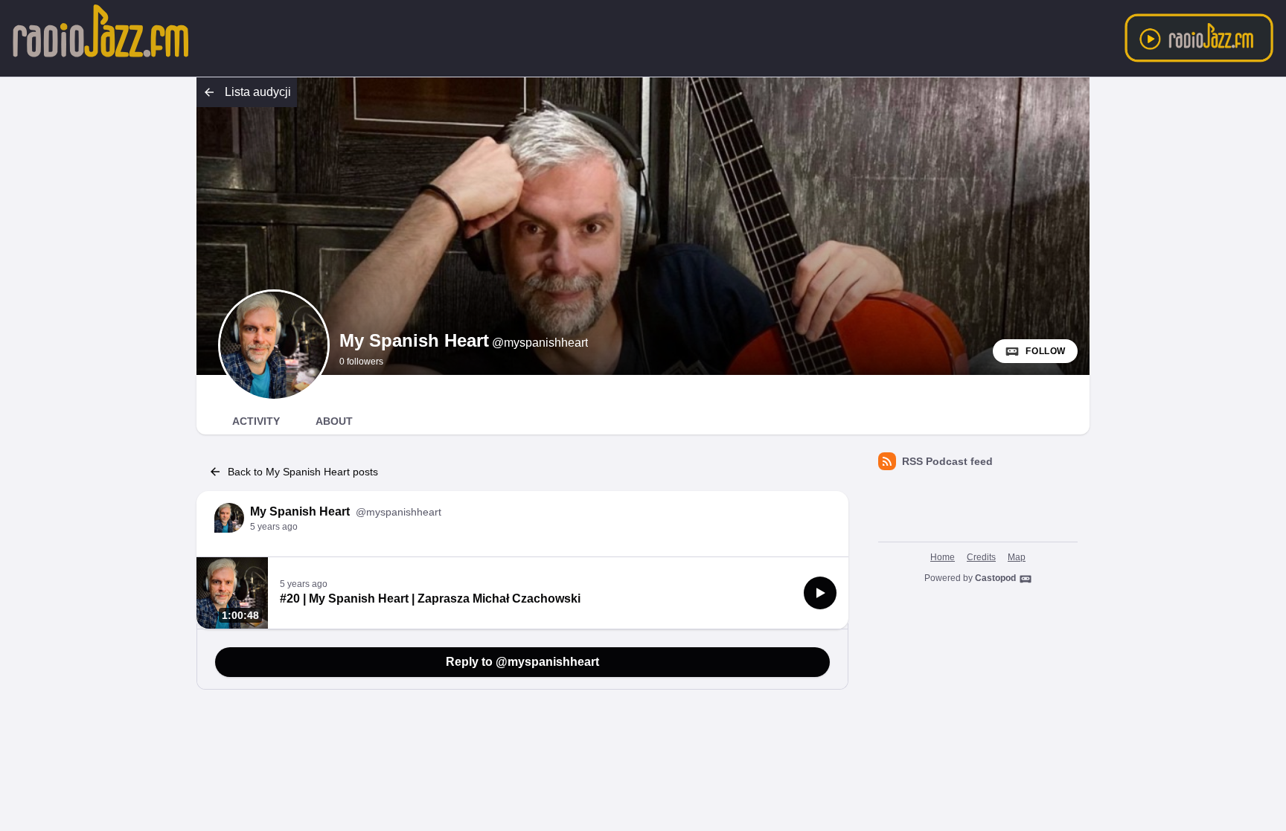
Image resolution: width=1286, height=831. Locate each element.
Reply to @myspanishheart (522, 661)
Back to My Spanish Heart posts (303, 472)
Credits (981, 557)
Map (1017, 557)
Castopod (995, 578)
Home (942, 557)
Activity (256, 421)
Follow (1046, 351)
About (334, 421)
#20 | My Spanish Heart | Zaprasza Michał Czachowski (430, 598)
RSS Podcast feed (947, 461)
